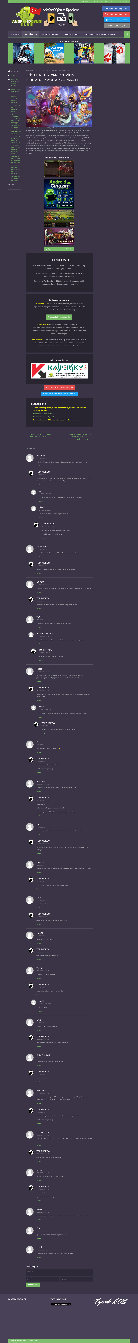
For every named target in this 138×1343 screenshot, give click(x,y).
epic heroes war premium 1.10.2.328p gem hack (15, 104)
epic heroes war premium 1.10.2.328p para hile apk (16, 135)
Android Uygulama (50, 34)
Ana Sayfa (15, 34)
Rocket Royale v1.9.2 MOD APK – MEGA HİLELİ (40, 435)
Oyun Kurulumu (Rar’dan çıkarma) (100, 34)
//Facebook (104, 1)
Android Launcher (71, 34)
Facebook (37, 414)
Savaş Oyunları (15, 81)
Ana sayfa (85, 1)
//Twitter (113, 1)
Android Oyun (31, 34)
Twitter (44, 414)
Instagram (37, 417)
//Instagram (123, 1)
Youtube (51, 414)
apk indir (13, 93)
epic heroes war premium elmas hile (15, 145)
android (13, 89)
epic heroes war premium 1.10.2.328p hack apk (15, 111)
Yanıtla (38, 466)
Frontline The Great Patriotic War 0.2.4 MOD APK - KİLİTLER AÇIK (77, 436)
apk (18, 91)
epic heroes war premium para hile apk (15, 178)
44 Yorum (13, 75)
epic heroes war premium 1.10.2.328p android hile (14, 96)
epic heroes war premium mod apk (15, 164)
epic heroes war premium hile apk (15, 160)
